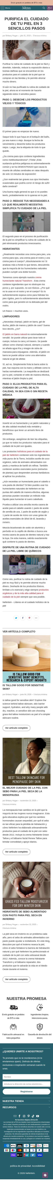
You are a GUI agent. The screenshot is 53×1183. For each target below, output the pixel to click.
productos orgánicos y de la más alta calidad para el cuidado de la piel (26, 593)
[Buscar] (44, 8)
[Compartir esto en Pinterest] (29, 618)
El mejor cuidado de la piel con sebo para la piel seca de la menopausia (25, 791)
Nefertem (30, 1173)
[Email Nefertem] (15, 1116)
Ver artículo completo (16, 728)
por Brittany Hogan (10, 36)
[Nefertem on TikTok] (33, 1116)
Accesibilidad (38, 1166)
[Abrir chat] (45, 1175)
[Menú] (1, 8)
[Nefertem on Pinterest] (29, 1116)
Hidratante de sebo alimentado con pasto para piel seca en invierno (24, 915)
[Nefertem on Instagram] (24, 1116)
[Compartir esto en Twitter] (16, 618)
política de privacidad (20, 1166)
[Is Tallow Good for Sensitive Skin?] (27, 659)
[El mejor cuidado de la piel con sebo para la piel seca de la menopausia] (27, 761)
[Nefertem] (26, 8)
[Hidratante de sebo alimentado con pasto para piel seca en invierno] (27, 885)
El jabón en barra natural (15, 334)
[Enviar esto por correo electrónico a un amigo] (36, 618)
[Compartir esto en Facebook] (23, 618)
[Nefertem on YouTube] (38, 1116)
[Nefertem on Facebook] (19, 1116)
